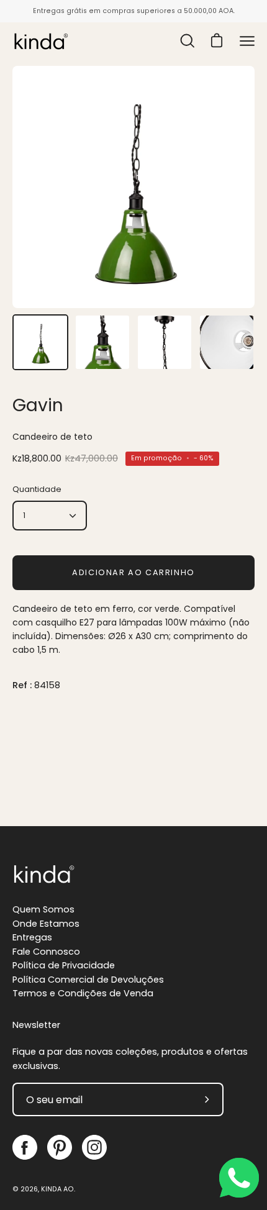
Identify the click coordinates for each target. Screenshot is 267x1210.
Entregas (32, 937)
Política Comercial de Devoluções (88, 979)
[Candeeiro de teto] (40, 342)
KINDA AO (57, 1189)
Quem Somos (43, 909)
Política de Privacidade (63, 965)
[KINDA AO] (40, 41)
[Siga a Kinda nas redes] (24, 1147)
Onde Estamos (45, 923)
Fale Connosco (46, 951)
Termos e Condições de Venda (82, 993)
